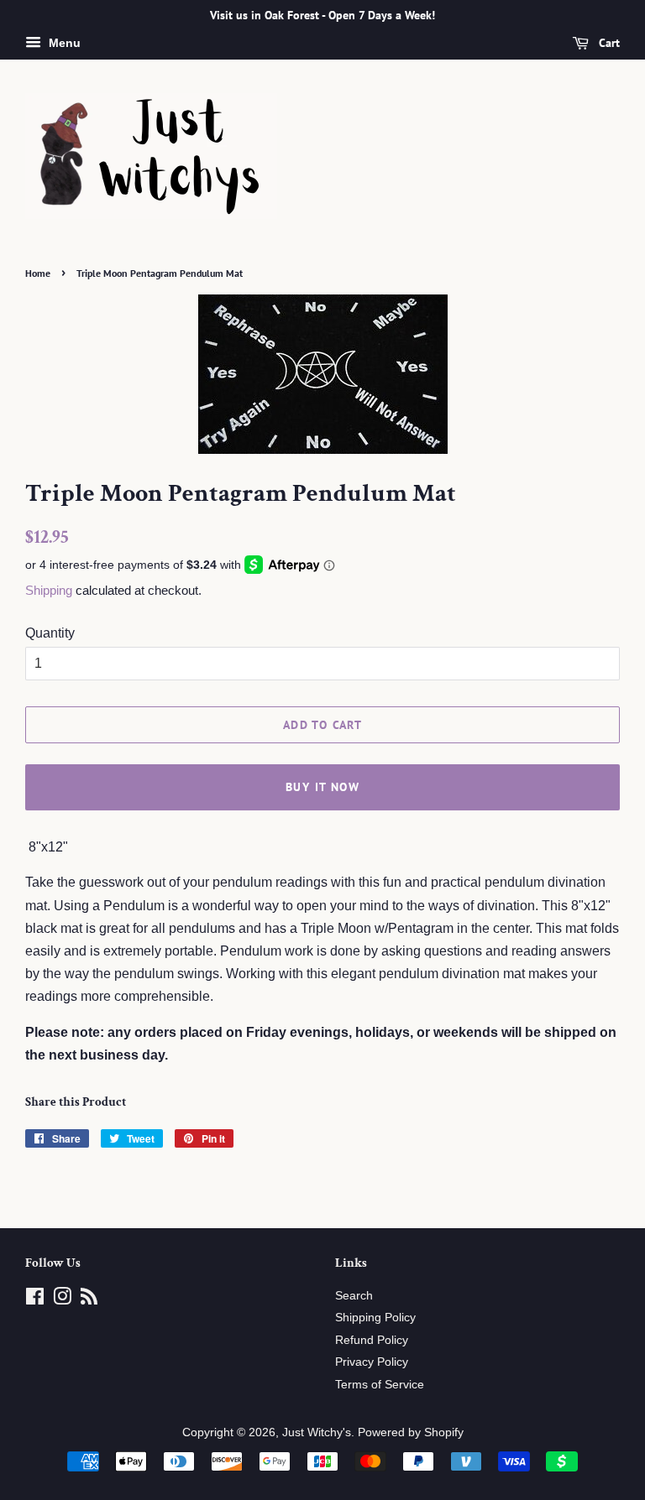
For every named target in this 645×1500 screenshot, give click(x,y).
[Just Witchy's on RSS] (89, 1300)
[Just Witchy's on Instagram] (62, 1300)
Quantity (50, 633)
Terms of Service (379, 1384)
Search (354, 1295)
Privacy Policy (371, 1362)
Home (37, 273)
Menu (63, 42)
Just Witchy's (316, 1432)
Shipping (48, 590)
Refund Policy (371, 1340)
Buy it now (322, 786)
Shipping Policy (375, 1317)
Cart (607, 42)
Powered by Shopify (411, 1432)
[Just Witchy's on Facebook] (35, 1300)
